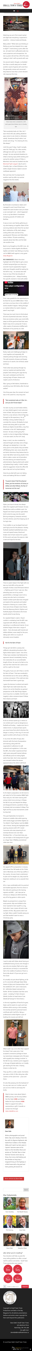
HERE (15, 1099)
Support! (25, 1286)
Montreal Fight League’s (10, 164)
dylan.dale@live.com (11, 1111)
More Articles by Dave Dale (13, 1179)
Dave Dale (13, 28)
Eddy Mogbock (7, 256)
